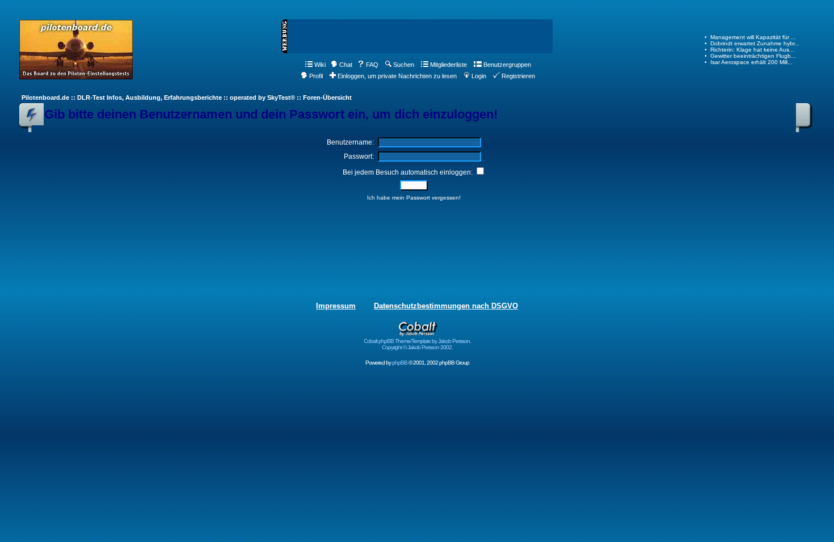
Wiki (320, 64)
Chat (345, 64)
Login (478, 76)
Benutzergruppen (507, 64)
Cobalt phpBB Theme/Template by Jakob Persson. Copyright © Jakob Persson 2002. (417, 344)
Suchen (403, 64)
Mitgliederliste (448, 64)
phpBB (399, 362)
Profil (316, 76)
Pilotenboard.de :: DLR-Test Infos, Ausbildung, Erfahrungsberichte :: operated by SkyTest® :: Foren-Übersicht (187, 97)
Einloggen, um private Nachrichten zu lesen (397, 76)
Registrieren (518, 76)
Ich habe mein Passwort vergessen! (414, 197)
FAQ (372, 64)
